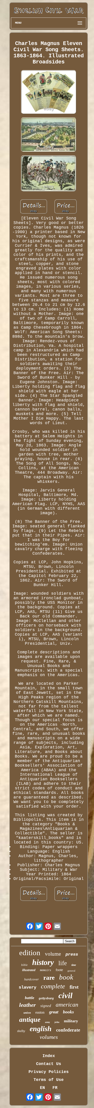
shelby (21, 1031)
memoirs (45, 970)
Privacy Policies (49, 1072)
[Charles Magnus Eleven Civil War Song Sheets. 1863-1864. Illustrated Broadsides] (48, 92)
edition (29, 953)
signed (45, 1006)
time (73, 965)
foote (59, 970)
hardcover (31, 979)
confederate (68, 1030)
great (53, 1012)
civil (65, 995)
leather (27, 1005)
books (68, 1011)
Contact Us (48, 1064)
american (67, 1004)
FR (54, 1087)
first (74, 987)
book (66, 977)
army (47, 1022)
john (57, 1022)
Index (48, 1056)
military (71, 1021)
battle (29, 997)
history (43, 962)
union (27, 1012)
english (41, 1029)
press (71, 954)
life (62, 963)
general (71, 970)
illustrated (28, 970)
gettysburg (46, 998)
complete (53, 986)
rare (49, 977)
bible (24, 965)
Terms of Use (49, 1080)
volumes (49, 1037)
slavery (27, 987)
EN (42, 1087)
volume (53, 954)
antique (29, 1019)
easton (39, 1012)
